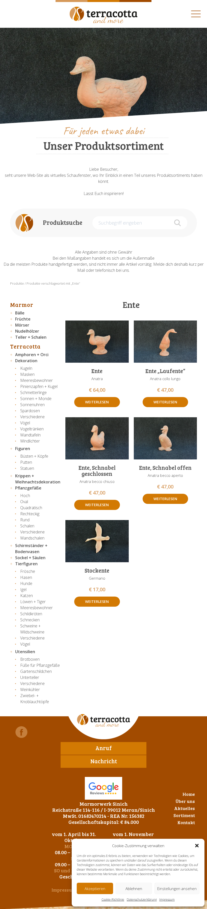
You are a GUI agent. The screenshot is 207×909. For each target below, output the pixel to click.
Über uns (185, 801)
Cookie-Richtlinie (112, 899)
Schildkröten (31, 614)
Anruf (103, 748)
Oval (24, 501)
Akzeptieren (95, 888)
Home (189, 794)
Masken (27, 374)
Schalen (27, 526)
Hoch (25, 495)
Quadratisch (31, 507)
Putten (26, 462)
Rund (25, 520)
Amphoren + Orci (31, 354)
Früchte (23, 319)
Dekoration (26, 360)
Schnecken (30, 620)
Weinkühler (30, 689)
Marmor (21, 304)
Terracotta (25, 346)
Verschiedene (32, 417)
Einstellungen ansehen (177, 888)
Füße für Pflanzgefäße (40, 665)
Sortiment (184, 815)
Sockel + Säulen (30, 557)
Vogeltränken (32, 429)
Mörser (22, 325)
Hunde (26, 583)
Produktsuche (62, 222)
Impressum (167, 899)
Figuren (22, 448)
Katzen (26, 595)
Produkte (17, 283)
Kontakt (186, 822)
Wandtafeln (30, 435)
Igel (23, 589)
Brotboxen (30, 659)
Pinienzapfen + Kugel (39, 386)
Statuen (27, 468)
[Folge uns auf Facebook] (21, 732)
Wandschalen (32, 538)
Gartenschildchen (36, 671)
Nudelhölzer (27, 331)
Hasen (26, 577)
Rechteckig (29, 514)
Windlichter (30, 441)
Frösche (27, 571)
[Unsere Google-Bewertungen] (103, 788)
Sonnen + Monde (35, 398)
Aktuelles (184, 808)
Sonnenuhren (32, 404)
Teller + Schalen (30, 337)
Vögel (25, 423)
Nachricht (103, 761)
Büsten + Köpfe (34, 456)
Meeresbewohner (36, 380)
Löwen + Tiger (33, 601)
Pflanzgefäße (28, 488)
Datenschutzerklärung (142, 899)
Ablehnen (133, 888)
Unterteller (29, 677)
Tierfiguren (26, 564)
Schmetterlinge (33, 392)
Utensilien (25, 651)
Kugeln (26, 368)
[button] (196, 845)
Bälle (19, 313)
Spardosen (30, 410)
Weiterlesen (97, 402)
